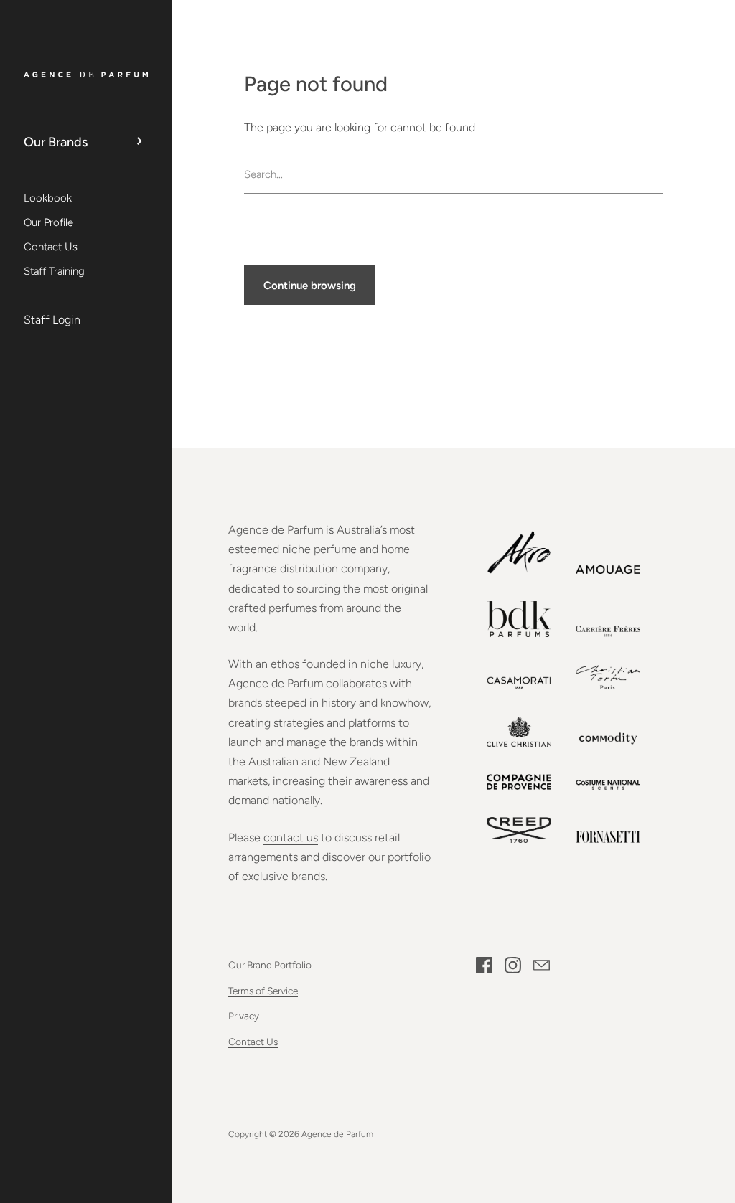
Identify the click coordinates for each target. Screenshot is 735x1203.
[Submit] (655, 174)
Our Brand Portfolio (270, 965)
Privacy (243, 1016)
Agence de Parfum (337, 1134)
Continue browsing (309, 285)
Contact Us (253, 1041)
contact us (290, 837)
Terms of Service (263, 990)
